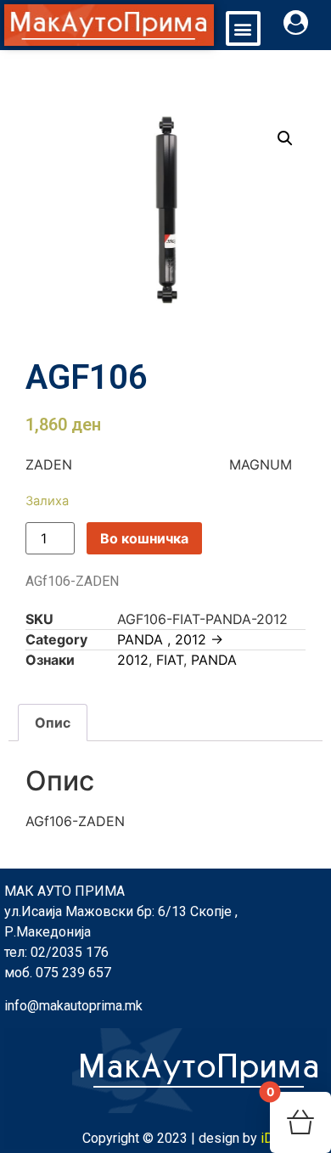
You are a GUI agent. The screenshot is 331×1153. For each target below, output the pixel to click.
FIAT (169, 659)
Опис (52, 722)
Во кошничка (144, 538)
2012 (133, 659)
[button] (243, 28)
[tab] (52, 722)
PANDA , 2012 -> (170, 639)
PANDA (214, 659)
